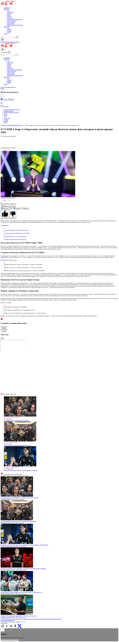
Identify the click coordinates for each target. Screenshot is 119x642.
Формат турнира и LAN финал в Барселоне (15, 239)
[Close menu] (9, 52)
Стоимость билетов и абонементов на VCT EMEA (17, 233)
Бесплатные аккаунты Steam (11, 109)
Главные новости (8, 111)
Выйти (12, 99)
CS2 (8, 28)
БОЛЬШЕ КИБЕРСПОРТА (11, 112)
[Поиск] (17, 55)
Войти (17, 42)
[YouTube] (7, 627)
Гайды (5, 34)
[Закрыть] (2, 338)
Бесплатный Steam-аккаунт (8, 42)
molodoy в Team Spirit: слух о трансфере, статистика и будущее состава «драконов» (23, 568)
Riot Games (5, 256)
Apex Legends (11, 22)
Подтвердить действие (12, 640)
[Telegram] (11, 627)
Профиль (5, 99)
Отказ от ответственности (25, 619)
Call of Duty (10, 12)
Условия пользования (38, 619)
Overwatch (10, 18)
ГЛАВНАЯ (7, 7)
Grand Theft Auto (11, 21)
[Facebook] (15, 627)
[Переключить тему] (2, 39)
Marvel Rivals (10, 23)
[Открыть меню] (5, 50)
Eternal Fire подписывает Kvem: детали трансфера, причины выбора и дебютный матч (24, 545)
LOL (8, 10)
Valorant (9, 13)
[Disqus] (59, 372)
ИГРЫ (5, 9)
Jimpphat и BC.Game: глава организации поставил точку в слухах (19, 616)
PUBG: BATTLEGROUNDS (15, 25)
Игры (5, 114)
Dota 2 (9, 15)
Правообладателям (12, 619)
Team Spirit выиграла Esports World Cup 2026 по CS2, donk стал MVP (20, 497)
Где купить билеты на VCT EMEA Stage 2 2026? (16, 230)
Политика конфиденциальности (53, 619)
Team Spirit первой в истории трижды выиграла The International (18, 521)
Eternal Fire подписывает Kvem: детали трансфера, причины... (21, 470)
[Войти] (2, 104)
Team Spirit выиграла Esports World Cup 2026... (16, 420)
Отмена (3, 640)
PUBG (9, 32)
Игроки (6, 26)
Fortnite (9, 16)
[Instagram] (3, 627)
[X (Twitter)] (19, 627)
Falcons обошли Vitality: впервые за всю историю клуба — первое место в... (21, 592)
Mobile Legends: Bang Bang (14, 19)
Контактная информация (7, 620)
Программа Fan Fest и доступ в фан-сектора (15, 236)
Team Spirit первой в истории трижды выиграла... (17, 445)
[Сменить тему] (2, 49)
